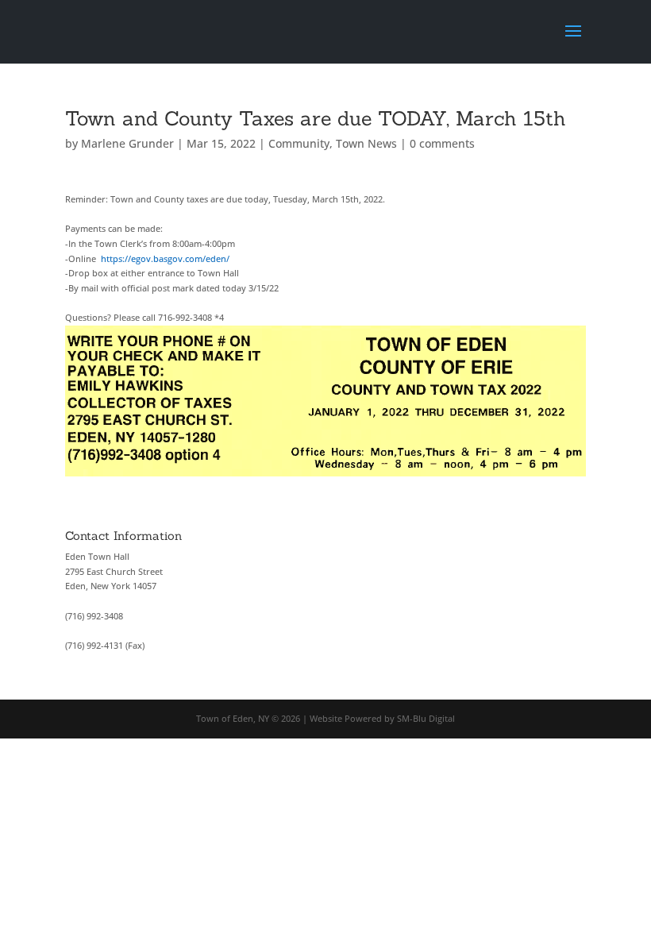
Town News (366, 143)
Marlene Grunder (127, 143)
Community (298, 143)
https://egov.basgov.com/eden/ (165, 258)
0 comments (442, 143)
